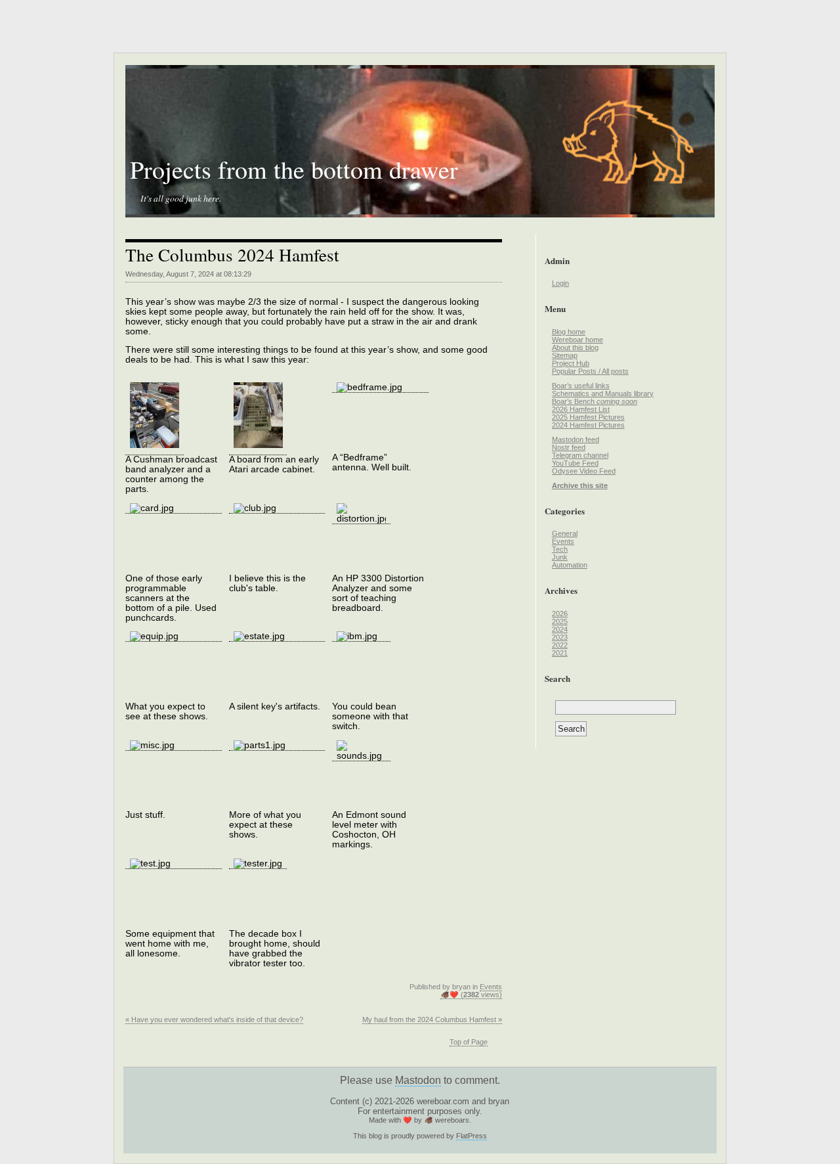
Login (560, 283)
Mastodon (418, 1080)
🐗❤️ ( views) (471, 994)
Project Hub (570, 363)
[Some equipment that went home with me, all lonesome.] (173, 864)
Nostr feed (568, 447)
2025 (560, 621)
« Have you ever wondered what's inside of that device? (214, 1019)
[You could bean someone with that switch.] (361, 636)
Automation (569, 565)
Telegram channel (580, 455)
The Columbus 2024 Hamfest (232, 254)
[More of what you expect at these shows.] (277, 745)
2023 (560, 637)
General (565, 533)
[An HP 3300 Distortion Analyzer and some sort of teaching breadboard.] (361, 519)
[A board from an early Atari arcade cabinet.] (258, 450)
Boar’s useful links (581, 386)
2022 (560, 645)
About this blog (575, 347)
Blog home (568, 332)
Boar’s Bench (594, 401)
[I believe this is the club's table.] (277, 508)
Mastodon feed (575, 439)
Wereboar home (577, 340)
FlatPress (471, 1136)
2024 (560, 629)
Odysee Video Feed (584, 471)
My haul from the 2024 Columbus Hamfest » (432, 1019)
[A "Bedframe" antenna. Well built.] (380, 387)
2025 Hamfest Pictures (588, 417)
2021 (560, 653)
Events (491, 987)
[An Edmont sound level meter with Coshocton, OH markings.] (361, 756)
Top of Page (469, 1042)
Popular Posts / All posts (590, 371)
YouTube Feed (575, 463)
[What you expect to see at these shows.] (173, 636)
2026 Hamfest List (581, 409)
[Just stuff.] (173, 745)
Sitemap (565, 355)
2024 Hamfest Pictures (588, 425)
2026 (560, 613)
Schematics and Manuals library (603, 393)
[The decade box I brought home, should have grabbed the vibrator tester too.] (258, 864)
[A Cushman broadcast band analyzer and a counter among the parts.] (154, 450)
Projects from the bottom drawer (294, 169)
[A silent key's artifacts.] (277, 636)
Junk (560, 557)
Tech (560, 549)
